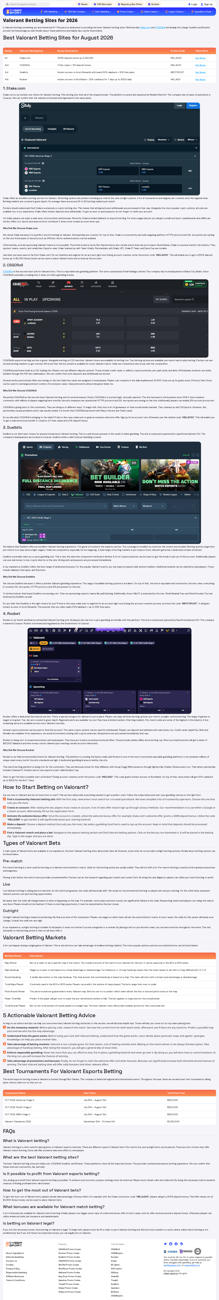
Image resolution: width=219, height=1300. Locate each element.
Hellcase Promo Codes (69, 1272)
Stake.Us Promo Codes (70, 1291)
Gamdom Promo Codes (69, 1280)
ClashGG (115, 1276)
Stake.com (145, 27)
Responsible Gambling (16, 1272)
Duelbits (115, 1284)
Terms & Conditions (15, 1280)
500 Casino (116, 1268)
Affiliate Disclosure (15, 1276)
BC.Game (115, 1264)
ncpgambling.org (192, 1265)
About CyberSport (15, 1253)
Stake (114, 1261)
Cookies (10, 1264)
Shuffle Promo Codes (69, 1264)
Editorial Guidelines (15, 1257)
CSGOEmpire (117, 1253)
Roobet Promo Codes (69, 1253)
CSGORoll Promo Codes (70, 1249)
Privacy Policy (13, 1268)
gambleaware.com (172, 1265)
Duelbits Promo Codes (69, 1257)
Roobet (114, 1257)
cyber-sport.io (171, 1273)
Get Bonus (200, 58)
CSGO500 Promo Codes (70, 1261)
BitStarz (115, 1291)
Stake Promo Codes (68, 1288)
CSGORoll (160, 27)
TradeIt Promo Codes (69, 1284)
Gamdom (115, 1288)
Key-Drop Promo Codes (70, 1276)
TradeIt (114, 1280)
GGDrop (114, 1272)
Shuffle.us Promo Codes (70, 1268)
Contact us (11, 1261)
